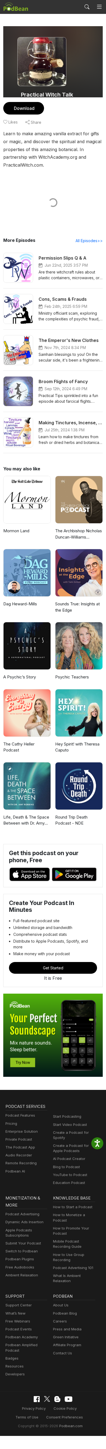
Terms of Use (26, 1417)
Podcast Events (18, 1329)
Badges (11, 1358)
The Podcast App (20, 1147)
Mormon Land (16, 530)
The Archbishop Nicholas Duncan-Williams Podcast (78, 534)
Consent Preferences (64, 1417)
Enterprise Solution (21, 1131)
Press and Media (67, 1329)
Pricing (11, 1123)
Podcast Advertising (22, 1214)
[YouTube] (68, 1399)
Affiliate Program (67, 1345)
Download (24, 108)
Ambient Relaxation (21, 1275)
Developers (15, 1374)
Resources (14, 1366)
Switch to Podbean (21, 1251)
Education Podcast (69, 1182)
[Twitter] (47, 1399)
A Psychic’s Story (19, 677)
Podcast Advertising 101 (73, 1267)
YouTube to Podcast (70, 1175)
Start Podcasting (67, 1116)
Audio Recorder (18, 1155)
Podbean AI (15, 1171)
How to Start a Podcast (72, 1207)
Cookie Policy (65, 1408)
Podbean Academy (21, 1337)
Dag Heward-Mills (20, 603)
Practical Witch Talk (47, 94)
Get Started (53, 968)
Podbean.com (71, 1426)
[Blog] (57, 1399)
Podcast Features (20, 1115)
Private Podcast (18, 1139)
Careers (60, 1321)
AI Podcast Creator (69, 1158)
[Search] (87, 7)
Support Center (18, 1305)
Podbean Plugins (19, 1259)
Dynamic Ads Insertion (24, 1222)
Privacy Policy (34, 1408)
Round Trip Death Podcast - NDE (71, 820)
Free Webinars (17, 1321)
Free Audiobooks (19, 1267)
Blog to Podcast (66, 1167)
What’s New (15, 1313)
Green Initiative (66, 1337)
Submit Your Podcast (23, 1243)
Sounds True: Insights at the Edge (77, 607)
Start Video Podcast (70, 1124)
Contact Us (62, 1353)
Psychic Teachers (72, 677)
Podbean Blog (65, 1313)
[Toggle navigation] (99, 6)
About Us (60, 1305)
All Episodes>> (89, 240)
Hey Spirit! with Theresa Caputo (77, 747)
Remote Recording (21, 1163)
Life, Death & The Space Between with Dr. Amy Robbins (26, 820)
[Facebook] (37, 1399)
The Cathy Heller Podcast (19, 747)
